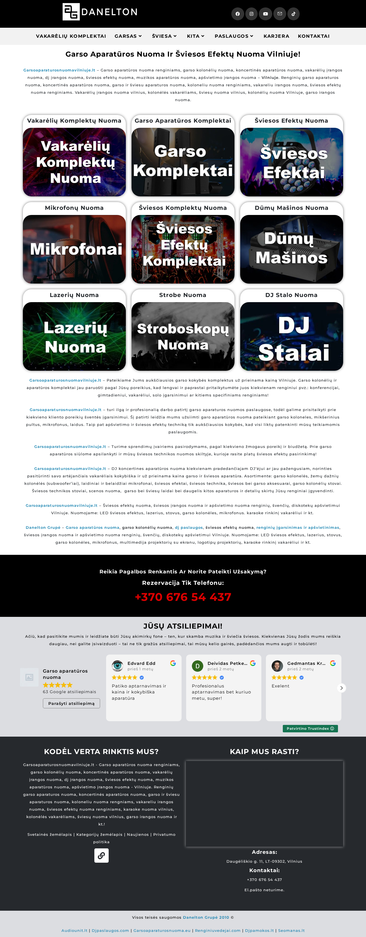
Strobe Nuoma (182, 295)
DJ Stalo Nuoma (291, 295)
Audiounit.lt (74, 930)
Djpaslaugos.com (110, 930)
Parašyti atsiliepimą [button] (71, 703)
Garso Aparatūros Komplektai (183, 120)
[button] (341, 688)
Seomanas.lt (291, 930)
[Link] (101, 855)
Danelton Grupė (43, 527)
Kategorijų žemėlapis (99, 834)
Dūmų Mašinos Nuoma (292, 207)
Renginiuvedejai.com (218, 930)
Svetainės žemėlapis (49, 834)
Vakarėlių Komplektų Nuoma (74, 120)
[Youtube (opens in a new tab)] (265, 13)
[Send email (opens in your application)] (279, 13)
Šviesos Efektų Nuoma (291, 120)
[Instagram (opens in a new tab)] (251, 13)
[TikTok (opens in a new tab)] (293, 13)
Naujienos (138, 834)
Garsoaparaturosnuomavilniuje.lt (70, 446)
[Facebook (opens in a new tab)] (237, 13)
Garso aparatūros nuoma (93, 527)
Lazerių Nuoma (74, 295)
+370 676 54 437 (183, 597)
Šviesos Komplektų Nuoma (183, 207)
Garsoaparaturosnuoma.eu (162, 930)
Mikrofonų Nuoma (74, 207)
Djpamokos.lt (259, 930)
